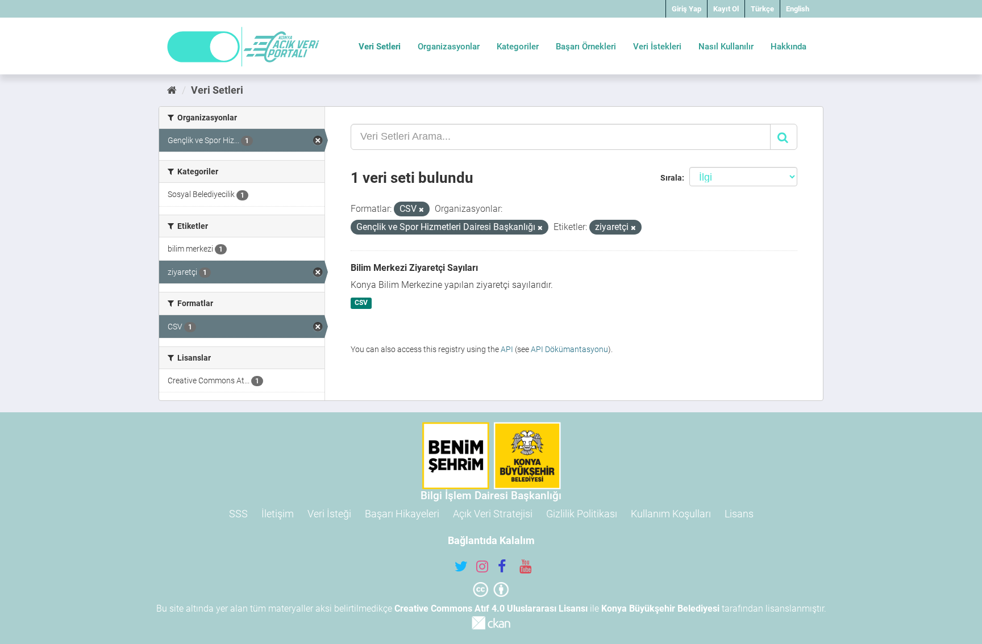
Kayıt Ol (726, 9)
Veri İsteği (329, 514)
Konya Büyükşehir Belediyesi (660, 608)
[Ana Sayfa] (172, 90)
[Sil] (421, 210)
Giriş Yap (686, 9)
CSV (361, 303)
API (507, 349)
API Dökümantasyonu (569, 349)
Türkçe (762, 9)
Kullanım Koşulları (671, 514)
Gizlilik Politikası (581, 514)
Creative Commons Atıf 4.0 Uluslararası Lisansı (491, 608)
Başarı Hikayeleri (402, 514)
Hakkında (788, 46)
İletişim (277, 514)
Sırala (671, 177)
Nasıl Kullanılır (726, 46)
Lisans (739, 514)
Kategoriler (518, 46)
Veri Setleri (380, 46)
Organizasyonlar (449, 46)
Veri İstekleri (657, 46)
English (797, 9)
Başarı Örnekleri (586, 46)
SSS (238, 514)
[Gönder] (783, 137)
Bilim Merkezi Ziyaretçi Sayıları (414, 267)
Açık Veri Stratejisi (492, 514)
